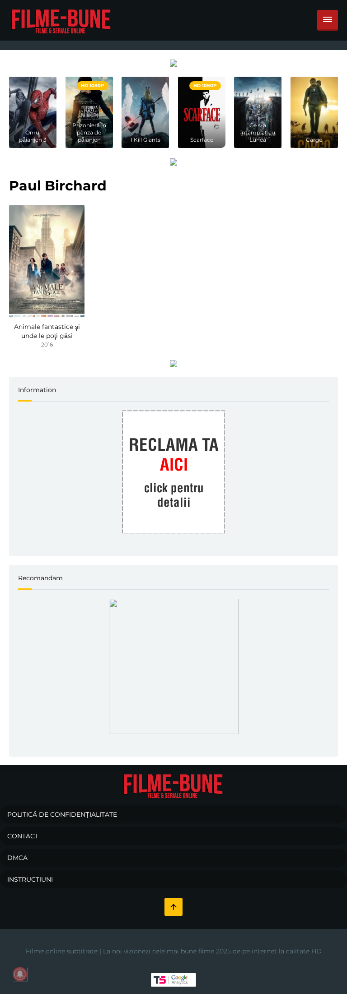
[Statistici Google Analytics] (173, 980)
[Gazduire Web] (173, 63)
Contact (22, 836)
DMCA (17, 858)
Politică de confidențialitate (62, 814)
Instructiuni (30, 879)
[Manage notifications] (20, 974)
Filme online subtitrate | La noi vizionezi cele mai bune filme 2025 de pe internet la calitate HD (174, 951)
